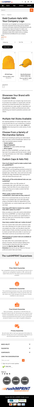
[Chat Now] (28, 2)
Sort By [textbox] (21, 42)
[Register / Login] (25, 2)
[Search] (31, 10)
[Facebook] (2, 374)
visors (25, 125)
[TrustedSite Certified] (7, 367)
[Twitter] (5, 374)
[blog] (7, 374)
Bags (14, 5)
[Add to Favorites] (14, 52)
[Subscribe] (23, 360)
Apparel (8, 5)
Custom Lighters (8, 143)
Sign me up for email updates (11, 363)
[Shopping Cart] (31, 2)
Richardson (5, 248)
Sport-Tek (16, 246)
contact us (28, 154)
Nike (21, 246)
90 (3, 37)
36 (1, 37)
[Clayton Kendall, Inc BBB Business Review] (13, 402)
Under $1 (29, 5)
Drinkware (21, 5)
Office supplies (8, 148)
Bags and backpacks (9, 145)
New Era (11, 246)
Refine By (5, 42)
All (5, 37)
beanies (4, 127)
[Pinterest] (9, 374)
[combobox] (25, 42)
